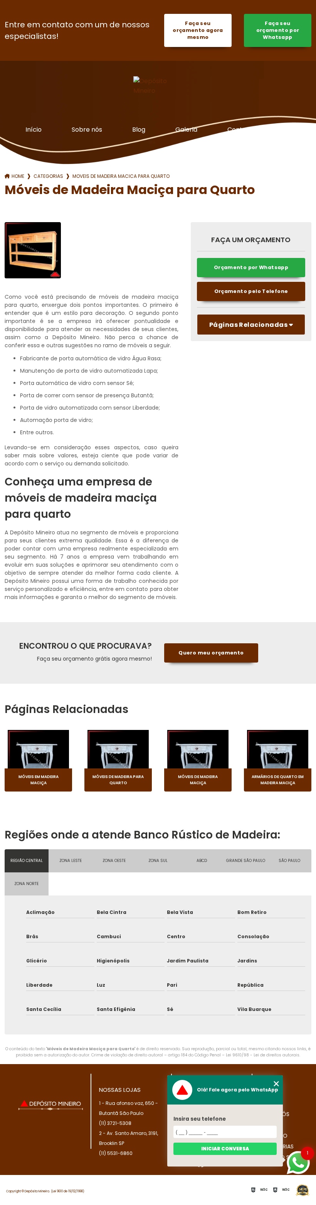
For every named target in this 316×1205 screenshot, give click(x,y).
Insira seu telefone (199, 1119)
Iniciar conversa (225, 1148)
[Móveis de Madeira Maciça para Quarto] (33, 250)
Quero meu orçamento (211, 652)
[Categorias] (286, 130)
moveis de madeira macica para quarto (121, 176)
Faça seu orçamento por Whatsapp (277, 30)
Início (33, 129)
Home (18, 176)
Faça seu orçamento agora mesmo (198, 30)
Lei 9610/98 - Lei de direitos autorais (262, 1055)
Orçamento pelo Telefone (251, 291)
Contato (240, 129)
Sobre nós (87, 129)
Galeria (186, 129)
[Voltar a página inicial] (158, 85)
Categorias (48, 176)
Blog (138, 129)
